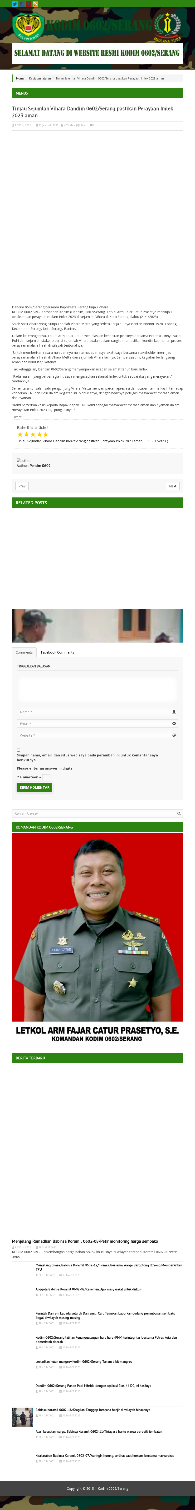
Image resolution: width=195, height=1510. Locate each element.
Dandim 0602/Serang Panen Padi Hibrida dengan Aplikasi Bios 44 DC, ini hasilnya (93, 1385)
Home (20, 78)
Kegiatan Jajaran (40, 78)
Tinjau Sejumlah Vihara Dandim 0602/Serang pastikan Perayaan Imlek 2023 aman (79, 441)
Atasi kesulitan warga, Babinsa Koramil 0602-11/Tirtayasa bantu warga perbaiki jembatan (99, 1431)
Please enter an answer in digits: (45, 768)
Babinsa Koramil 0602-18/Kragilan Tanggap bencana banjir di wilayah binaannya (93, 1410)
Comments (24, 652)
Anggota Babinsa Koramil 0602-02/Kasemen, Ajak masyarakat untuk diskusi (88, 1289)
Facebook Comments (57, 652)
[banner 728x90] (97, 53)
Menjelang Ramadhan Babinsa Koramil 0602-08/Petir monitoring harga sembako (85, 1241)
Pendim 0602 (23, 125)
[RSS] (35, 4)
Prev (22, 486)
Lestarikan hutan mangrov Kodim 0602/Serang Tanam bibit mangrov (84, 1361)
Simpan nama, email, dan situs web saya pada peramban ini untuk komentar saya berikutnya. (87, 757)
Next (172, 486)
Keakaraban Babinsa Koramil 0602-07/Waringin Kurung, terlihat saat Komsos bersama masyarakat (105, 1455)
